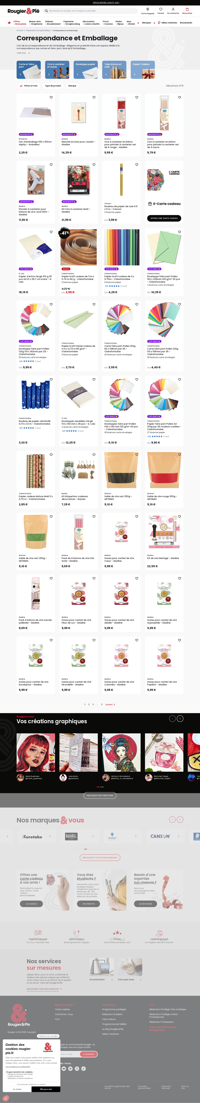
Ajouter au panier (38, 151)
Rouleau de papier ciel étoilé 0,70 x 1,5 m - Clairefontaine (34, 422)
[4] (31, 428)
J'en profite (88, 904)
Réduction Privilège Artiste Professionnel (163, 1016)
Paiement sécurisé (166, 1087)
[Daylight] (120, 836)
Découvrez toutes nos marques (100, 857)
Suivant (109, 704)
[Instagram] (77, 1068)
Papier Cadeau (141, 64)
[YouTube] (64, 1068)
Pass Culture (109, 1019)
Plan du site (185, 1087)
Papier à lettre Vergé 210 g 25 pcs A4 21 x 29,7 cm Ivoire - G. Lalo (35, 279)
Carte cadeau (62, 1009)
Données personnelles (144, 1087)
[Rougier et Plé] (19, 1015)
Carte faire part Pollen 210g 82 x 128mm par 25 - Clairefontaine (119, 349)
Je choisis (31, 904)
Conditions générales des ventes (117, 1087)
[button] (173, 11)
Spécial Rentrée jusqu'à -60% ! (92, 3)
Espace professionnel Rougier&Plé (162, 1029)
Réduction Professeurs (161, 1022)
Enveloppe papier (85, 64)
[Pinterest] (70, 1068)
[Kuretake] (34, 836)
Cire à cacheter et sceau (56, 65)
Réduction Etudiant (112, 1014)
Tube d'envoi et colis (112, 65)
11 (101, 704)
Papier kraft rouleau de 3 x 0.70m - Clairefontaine (119, 278)
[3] (29, 428)
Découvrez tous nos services (43, 989)
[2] (26, 428)
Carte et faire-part (27, 65)
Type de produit (53, 85)
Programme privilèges (114, 1009)
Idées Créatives (110, 1034)
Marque (72, 85)
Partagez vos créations (100, 795)
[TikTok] (83, 1068)
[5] (33, 428)
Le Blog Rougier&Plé (112, 1029)
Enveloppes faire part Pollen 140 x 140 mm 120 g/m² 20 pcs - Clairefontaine (121, 427)
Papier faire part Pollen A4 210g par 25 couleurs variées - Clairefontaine (164, 427)
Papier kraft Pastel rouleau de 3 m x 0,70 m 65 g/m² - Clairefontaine (78, 349)
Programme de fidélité (114, 1024)
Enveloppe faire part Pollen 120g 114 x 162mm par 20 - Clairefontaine (34, 351)
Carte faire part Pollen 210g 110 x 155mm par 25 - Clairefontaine (162, 351)
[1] (24, 428)
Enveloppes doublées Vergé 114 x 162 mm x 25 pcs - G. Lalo (78, 422)
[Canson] (162, 836)
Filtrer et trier (31, 85)
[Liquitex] (77, 836)
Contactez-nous (64, 1014)
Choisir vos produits (123, 218)
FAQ (57, 1019)
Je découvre (145, 904)
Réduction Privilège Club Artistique (167, 1009)
